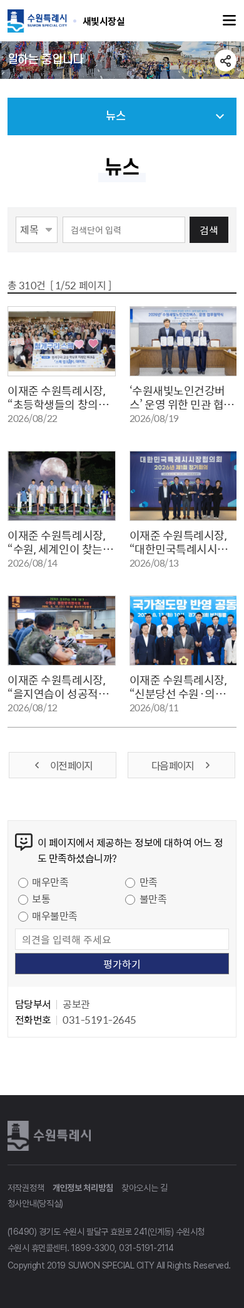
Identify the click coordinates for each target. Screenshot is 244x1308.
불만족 (153, 898)
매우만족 (50, 881)
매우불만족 (55, 915)
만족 (149, 881)
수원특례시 (51, 1135)
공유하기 (225, 60)
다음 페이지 (173, 765)
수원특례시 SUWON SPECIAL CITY (104, 21)
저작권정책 (26, 1188)
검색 (209, 229)
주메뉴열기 (229, 20)
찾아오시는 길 (144, 1188)
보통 (41, 898)
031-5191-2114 (146, 1248)
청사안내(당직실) (35, 1203)
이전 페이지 (71, 765)
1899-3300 (92, 1248)
